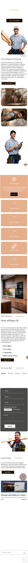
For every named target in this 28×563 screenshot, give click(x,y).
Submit (10, 426)
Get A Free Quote (14, 20)
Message (6, 415)
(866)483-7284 (15, 535)
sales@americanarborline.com (15, 537)
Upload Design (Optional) (10, 407)
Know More (7, 360)
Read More (14, 194)
